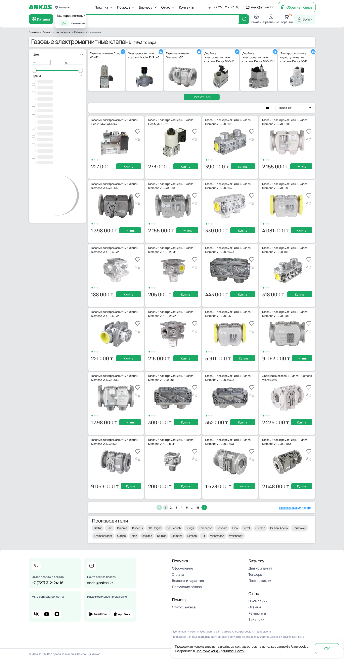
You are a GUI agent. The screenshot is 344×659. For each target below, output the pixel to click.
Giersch (260, 528)
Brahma (122, 528)
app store (122, 614)
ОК (327, 648)
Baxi (109, 528)
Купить (128, 166)
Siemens (176, 536)
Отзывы (254, 607)
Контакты (186, 7)
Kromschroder (103, 536)
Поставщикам (259, 580)
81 (197, 507)
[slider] (34, 70)
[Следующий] (204, 507)
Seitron (161, 536)
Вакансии (256, 619)
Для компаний (260, 568)
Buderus (137, 528)
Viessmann (217, 536)
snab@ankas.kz (262, 7)
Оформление (182, 568)
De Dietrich (173, 528)
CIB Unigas (154, 528)
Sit (203, 536)
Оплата (178, 574)
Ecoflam (222, 528)
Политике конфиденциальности (219, 651)
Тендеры (255, 574)
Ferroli (246, 528)
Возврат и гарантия (188, 580)
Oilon (134, 536)
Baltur (98, 528)
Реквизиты (257, 613)
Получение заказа (187, 586)
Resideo (147, 536)
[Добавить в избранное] (137, 131)
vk (36, 614)
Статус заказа (184, 607)
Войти (308, 19)
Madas (121, 536)
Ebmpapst (205, 528)
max (57, 614)
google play (98, 614)
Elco (235, 528)
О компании (258, 601)
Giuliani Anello (279, 528)
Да (64, 23)
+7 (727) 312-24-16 (225, 7)
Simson (192, 536)
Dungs (190, 528)
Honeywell (299, 528)
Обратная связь (299, 7)
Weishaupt (236, 536)
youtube (46, 614)
